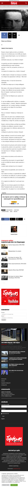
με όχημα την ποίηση (13, 6)
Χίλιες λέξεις (4, 254)
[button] (2, 3)
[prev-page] (2, 282)
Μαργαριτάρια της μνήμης (14, 251)
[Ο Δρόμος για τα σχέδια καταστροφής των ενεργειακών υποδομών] (4, 359)
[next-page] (4, 282)
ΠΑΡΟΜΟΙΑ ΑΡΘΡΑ (7, 240)
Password (3, 409)
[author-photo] (14, 232)
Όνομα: (3, 312)
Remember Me (6, 413)
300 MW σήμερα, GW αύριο (10, 342)
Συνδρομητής (4, 385)
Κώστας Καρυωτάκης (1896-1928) (16, 244)
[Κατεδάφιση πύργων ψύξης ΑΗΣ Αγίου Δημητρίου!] (4, 366)
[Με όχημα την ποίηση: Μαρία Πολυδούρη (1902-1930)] (4, 278)
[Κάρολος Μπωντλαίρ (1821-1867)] (4, 271)
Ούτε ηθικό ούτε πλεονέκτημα (16, 370)
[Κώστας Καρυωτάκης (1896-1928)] (4, 246)
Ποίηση (11, 211)
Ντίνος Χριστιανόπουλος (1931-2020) (17, 263)
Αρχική (2, 6)
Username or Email (5, 404)
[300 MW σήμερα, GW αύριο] (14, 334)
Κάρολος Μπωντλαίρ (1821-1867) (16, 270)
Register (3, 418)
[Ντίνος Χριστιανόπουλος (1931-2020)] (4, 265)
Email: (3, 316)
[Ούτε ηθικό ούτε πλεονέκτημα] (4, 372)
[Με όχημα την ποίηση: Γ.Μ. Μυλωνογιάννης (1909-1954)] (4, 259)
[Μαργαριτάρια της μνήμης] (4, 252)
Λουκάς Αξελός (14, 234)
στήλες (6, 6)
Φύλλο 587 (15, 211)
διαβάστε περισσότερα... (14, 465)
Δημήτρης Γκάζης (4, 344)
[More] (19, 35)
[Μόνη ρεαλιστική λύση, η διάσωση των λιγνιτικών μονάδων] (4, 353)
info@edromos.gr (7, 396)
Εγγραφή (4, 319)
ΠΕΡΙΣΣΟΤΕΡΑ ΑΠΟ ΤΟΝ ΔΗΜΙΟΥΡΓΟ (13, 242)
